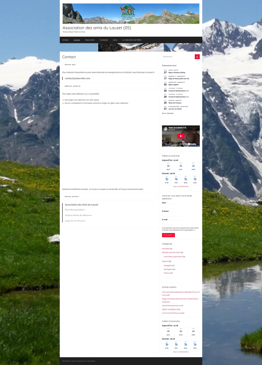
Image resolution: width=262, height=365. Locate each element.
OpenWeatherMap (183, 186)
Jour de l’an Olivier (175, 109)
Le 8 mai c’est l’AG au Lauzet (173, 313)
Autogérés (168, 265)
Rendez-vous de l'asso (171, 252)
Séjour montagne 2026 (171, 309)
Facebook (104, 40)
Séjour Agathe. (174, 85)
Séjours (165, 261)
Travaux (167, 273)
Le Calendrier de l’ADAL (132, 40)
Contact (77, 40)
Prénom (166, 211)
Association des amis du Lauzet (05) (97, 27)
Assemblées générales (173, 257)
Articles (65, 40)
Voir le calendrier (168, 113)
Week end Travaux (175, 103)
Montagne (168, 269)
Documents (90, 40)
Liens (115, 40)
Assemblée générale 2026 (172, 305)
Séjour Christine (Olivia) (177, 72)
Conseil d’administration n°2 (179, 91)
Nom (164, 203)
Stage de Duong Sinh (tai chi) (179, 79)
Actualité (165, 249)
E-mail (165, 219)
